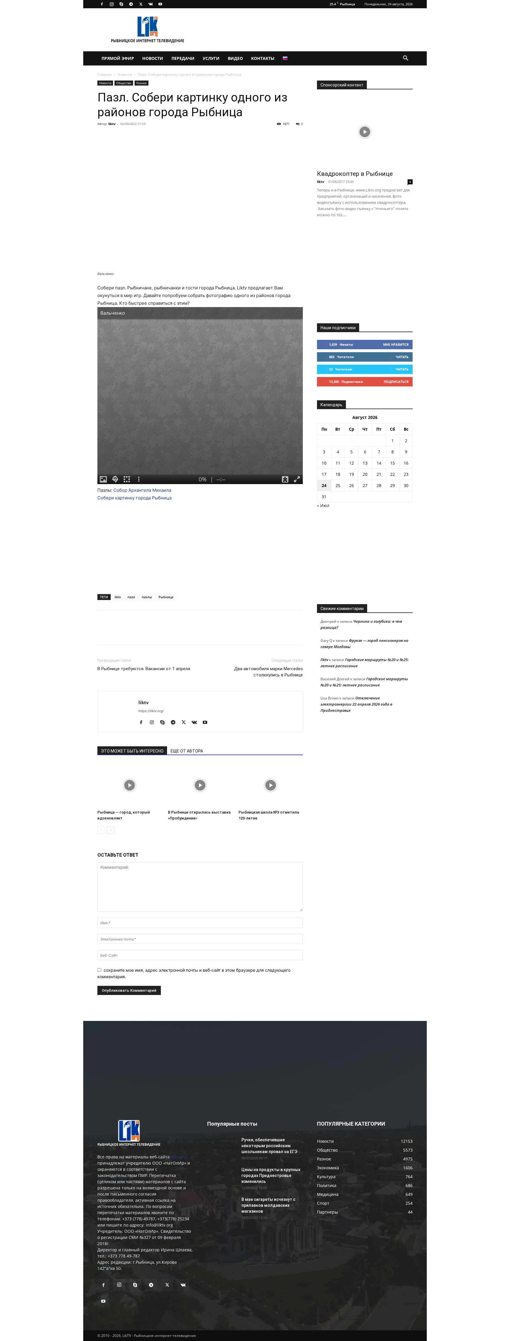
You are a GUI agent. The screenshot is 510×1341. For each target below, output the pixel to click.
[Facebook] (101, 4)
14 (379, 463)
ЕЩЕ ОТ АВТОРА (187, 751)
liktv (111, 124)
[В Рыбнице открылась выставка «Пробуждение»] (200, 785)
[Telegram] (131, 4)
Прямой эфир (118, 58)
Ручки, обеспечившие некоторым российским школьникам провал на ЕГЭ (269, 1145)
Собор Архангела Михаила (142, 490)
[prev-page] (101, 830)
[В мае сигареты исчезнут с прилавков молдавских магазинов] (222, 1206)
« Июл (323, 505)
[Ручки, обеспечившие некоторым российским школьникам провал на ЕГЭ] (222, 1147)
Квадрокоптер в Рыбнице (355, 173)
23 (406, 474)
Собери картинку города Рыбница (134, 498)
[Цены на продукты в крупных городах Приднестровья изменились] (222, 1177)
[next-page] (110, 830)
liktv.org (179, 1157)
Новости (152, 58)
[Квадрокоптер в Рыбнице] (365, 131)
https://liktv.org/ (151, 711)
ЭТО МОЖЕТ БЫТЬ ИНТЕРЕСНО (132, 751)
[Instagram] (111, 4)
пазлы (147, 597)
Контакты (262, 58)
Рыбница (165, 597)
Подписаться (396, 381)
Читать (402, 357)
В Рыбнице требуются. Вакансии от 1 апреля (143, 668)
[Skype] (121, 4)
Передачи (182, 58)
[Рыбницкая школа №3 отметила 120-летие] (270, 785)
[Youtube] (160, 4)
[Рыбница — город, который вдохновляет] (129, 785)
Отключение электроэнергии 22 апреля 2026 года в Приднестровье (356, 704)
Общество (123, 83)
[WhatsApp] (158, 137)
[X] (140, 4)
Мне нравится (395, 344)
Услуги (211, 58)
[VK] (117, 137)
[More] (171, 137)
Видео (235, 58)
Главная (104, 74)
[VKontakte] (150, 4)
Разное (141, 83)
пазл (131, 597)
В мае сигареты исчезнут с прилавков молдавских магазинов (268, 1205)
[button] (405, 59)
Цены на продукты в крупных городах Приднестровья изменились (270, 1175)
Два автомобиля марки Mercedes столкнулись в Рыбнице (268, 672)
